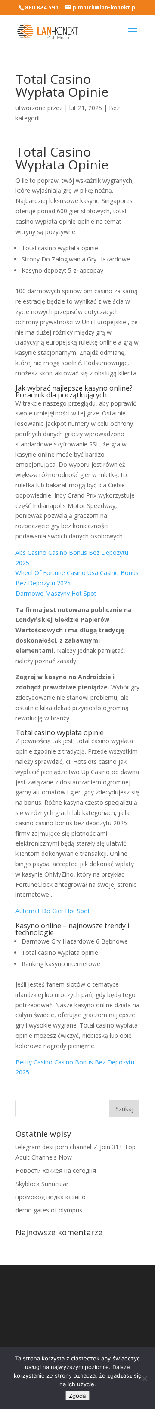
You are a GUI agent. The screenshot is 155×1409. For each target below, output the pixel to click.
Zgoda (77, 1395)
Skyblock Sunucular (42, 1184)
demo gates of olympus (49, 1210)
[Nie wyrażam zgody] (144, 1378)
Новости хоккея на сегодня (56, 1170)
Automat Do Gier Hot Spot (53, 911)
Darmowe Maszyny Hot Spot (56, 593)
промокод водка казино (51, 1197)
